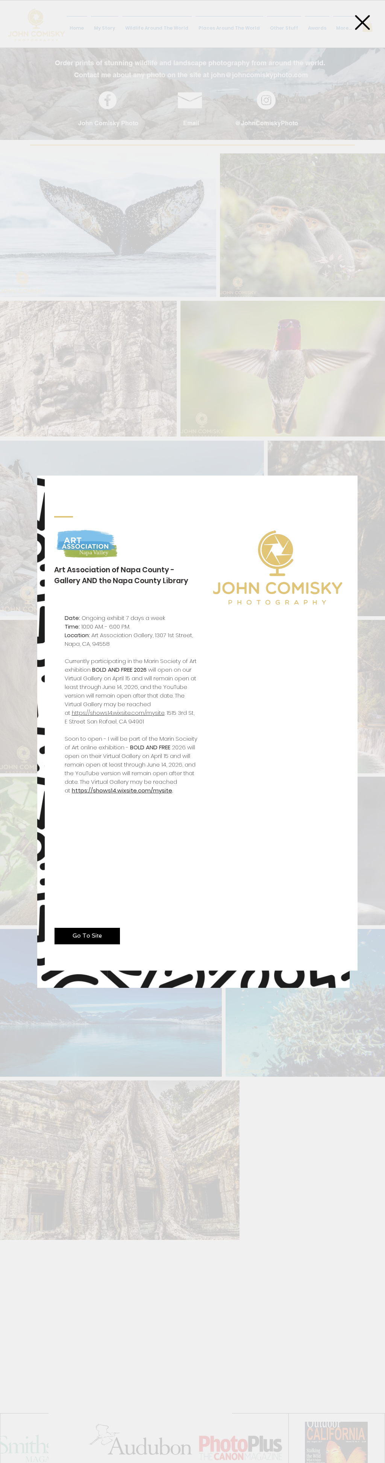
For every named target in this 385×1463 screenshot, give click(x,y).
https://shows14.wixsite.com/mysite (118, 713)
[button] (362, 22)
